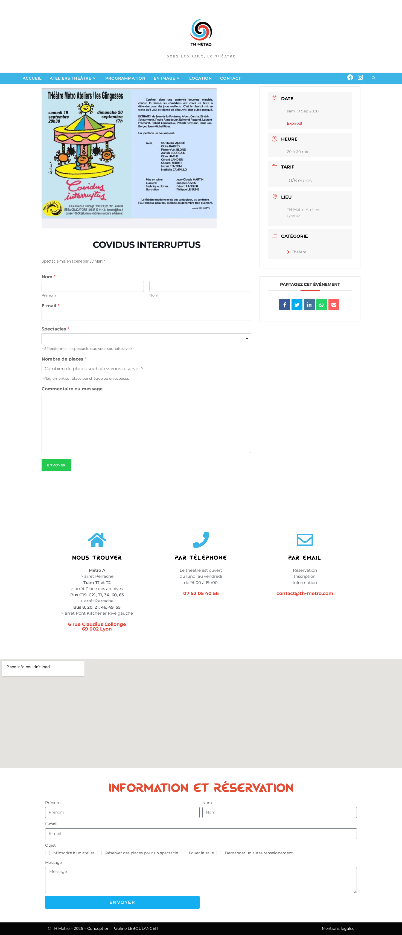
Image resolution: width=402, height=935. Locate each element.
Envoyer (56, 465)
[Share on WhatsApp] (321, 304)
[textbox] (143, 339)
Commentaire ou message (72, 388)
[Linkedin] (309, 304)
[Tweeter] (297, 304)
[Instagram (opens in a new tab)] (360, 77)
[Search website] (373, 78)
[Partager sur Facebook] (284, 304)
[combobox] (146, 338)
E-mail (50, 305)
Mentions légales (338, 928)
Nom (49, 276)
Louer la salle (201, 852)
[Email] (333, 304)
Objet (50, 845)
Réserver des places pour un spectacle (141, 852)
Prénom (49, 295)
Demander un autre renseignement (259, 852)
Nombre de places (64, 359)
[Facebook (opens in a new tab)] (350, 77)
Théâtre (299, 251)
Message (53, 862)
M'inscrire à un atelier (73, 852)
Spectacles (55, 329)
